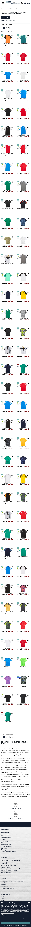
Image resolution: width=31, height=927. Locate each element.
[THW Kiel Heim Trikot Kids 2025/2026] (7, 353)
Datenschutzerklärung (6, 846)
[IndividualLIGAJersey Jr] (7, 500)
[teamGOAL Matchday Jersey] (7, 701)
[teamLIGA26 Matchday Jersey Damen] (7, 152)
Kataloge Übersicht (5, 867)
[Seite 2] (13, 28)
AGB (2, 843)
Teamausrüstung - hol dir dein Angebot (10, 860)
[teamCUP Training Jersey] (23, 60)
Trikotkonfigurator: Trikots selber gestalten (11, 869)
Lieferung (3, 839)
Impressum (4, 848)
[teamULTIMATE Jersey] (23, 243)
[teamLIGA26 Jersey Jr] (23, 97)
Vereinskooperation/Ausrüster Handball (10, 862)
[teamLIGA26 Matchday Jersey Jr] (7, 60)
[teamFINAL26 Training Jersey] (23, 518)
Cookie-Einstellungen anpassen (8, 851)
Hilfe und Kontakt (5, 834)
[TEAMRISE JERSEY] (23, 701)
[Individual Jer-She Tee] (7, 97)
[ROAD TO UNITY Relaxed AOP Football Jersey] (23, 207)
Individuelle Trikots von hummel (9, 870)
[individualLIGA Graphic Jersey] (7, 207)
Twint (2, 896)
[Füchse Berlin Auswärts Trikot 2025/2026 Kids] (23, 683)
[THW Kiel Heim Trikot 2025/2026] (7, 518)
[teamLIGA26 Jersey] (23, 261)
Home (2, 8)
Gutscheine (3, 886)
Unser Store (4, 883)
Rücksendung (4, 841)
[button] (3, 3)
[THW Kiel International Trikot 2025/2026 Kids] (23, 353)
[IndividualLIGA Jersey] (23, 610)
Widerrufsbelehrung (6, 844)
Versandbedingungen (6, 837)
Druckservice (4, 863)
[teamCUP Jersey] (23, 628)
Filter (6, 17)
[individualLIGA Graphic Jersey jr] (7, 390)
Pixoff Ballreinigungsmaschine (8, 865)
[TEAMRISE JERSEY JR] (23, 371)
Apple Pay (3, 900)
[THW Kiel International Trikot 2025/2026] (7, 261)
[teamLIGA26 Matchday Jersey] (7, 42)
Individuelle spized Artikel (7, 872)
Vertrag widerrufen (5, 832)
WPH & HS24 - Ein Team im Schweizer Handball (13, 881)
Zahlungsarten (4, 835)
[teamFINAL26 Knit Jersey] (23, 152)
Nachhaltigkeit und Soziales (7, 888)
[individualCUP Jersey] (23, 335)
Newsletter (3, 884)
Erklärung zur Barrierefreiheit (8, 850)
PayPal (2, 898)
